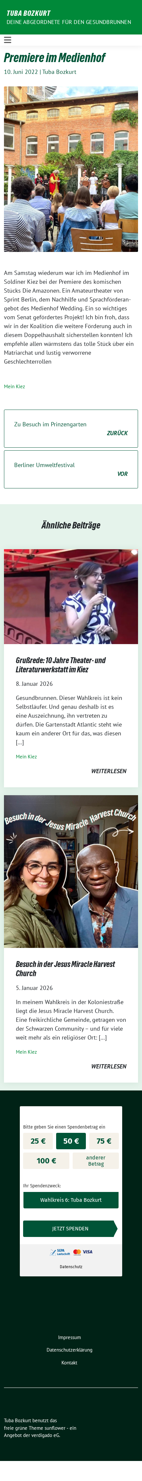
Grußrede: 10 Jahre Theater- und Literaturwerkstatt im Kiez (61, 665)
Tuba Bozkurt (29, 13)
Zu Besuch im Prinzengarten (71, 428)
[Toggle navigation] (7, 39)
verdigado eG (45, 1435)
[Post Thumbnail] (71, 596)
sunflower (55, 1428)
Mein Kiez (14, 386)
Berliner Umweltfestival (71, 469)
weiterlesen (108, 771)
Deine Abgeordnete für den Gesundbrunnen (69, 22)
